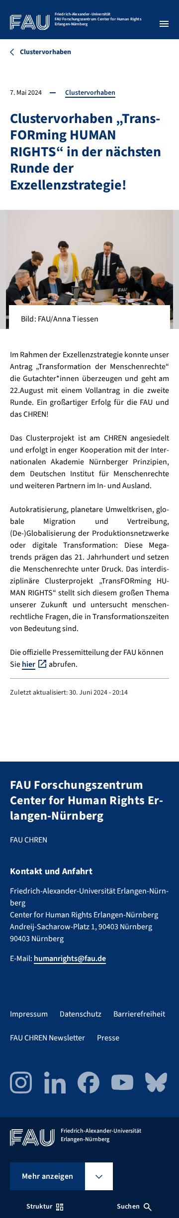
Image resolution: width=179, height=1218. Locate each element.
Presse (108, 1037)
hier (28, 664)
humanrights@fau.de (70, 958)
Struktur (39, 1207)
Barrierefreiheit (139, 1014)
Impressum (29, 1014)
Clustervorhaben (90, 93)
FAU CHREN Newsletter (47, 1037)
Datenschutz (80, 1014)
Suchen (128, 1207)
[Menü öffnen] (164, 24)
